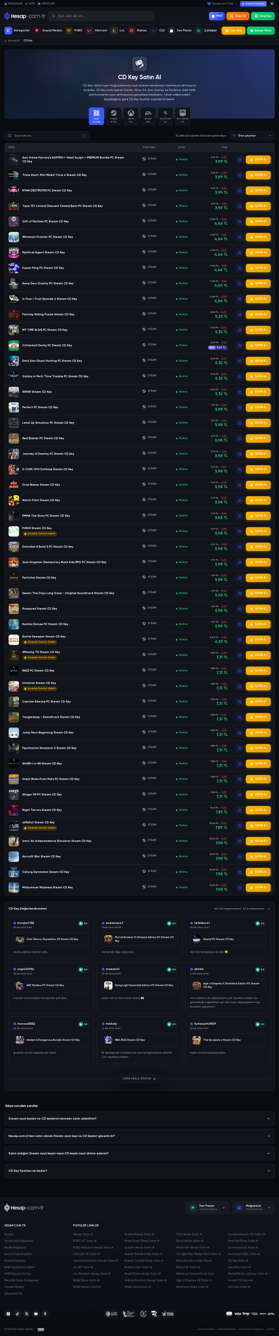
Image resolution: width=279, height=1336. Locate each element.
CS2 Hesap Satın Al (189, 1234)
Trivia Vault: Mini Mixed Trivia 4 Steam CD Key (54, 175)
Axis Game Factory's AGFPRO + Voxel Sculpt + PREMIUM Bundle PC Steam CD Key (73, 159)
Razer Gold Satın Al (138, 1287)
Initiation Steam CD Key (39, 683)
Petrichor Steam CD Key (39, 577)
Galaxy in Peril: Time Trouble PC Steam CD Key (55, 376)
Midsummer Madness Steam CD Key (47, 887)
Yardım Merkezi (14, 1287)
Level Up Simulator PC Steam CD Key (48, 422)
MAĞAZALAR (15, 3)
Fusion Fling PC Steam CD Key (43, 268)
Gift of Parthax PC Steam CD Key (45, 221)
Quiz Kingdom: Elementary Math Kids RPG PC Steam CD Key (64, 562)
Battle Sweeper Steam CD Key (44, 636)
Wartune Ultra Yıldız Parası (194, 1261)
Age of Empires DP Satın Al (194, 1280)
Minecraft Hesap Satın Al (192, 1247)
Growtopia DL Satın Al (243, 1247)
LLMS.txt (271, 1329)
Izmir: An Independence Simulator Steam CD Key (56, 841)
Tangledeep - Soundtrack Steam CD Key (51, 717)
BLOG (32, 3)
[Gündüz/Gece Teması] (272, 4)
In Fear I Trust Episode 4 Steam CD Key (49, 299)
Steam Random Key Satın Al (143, 1254)
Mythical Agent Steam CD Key (43, 252)
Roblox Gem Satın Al (138, 1267)
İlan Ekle (236, 30)
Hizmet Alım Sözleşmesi (251, 1329)
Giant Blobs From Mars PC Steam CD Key (50, 779)
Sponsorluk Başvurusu (18, 1241)
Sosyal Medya (52, 30)
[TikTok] (17, 1314)
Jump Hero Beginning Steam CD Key (48, 732)
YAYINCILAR (48, 3)
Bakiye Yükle (263, 30)
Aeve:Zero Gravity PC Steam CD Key (48, 283)
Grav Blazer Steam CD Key (41, 484)
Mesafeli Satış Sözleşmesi (21, 1280)
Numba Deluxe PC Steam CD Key (45, 624)
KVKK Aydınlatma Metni (19, 1267)
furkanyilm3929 (205, 1023)
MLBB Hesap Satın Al (86, 1287)
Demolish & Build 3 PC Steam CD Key (47, 546)
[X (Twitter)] (26, 1314)
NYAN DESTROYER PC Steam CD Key (47, 190)
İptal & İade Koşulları (18, 1254)
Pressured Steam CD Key (39, 608)
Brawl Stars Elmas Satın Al (142, 1241)
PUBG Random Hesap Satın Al (93, 1247)
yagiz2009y (25, 969)
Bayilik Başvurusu (15, 1247)
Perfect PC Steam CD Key (40, 407)
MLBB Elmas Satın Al (86, 1280)
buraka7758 (25, 923)
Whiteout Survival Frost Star (195, 1274)
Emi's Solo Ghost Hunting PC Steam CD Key (52, 360)
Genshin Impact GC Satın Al (246, 1234)
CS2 (162, 30)
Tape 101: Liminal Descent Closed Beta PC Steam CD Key (62, 206)
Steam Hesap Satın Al (139, 1247)
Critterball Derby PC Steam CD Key (47, 345)
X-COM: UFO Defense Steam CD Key (47, 469)
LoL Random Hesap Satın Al (91, 1274)
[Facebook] (45, 1314)
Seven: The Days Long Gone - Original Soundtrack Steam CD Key (68, 593)
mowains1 (112, 969)
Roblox (142, 30)
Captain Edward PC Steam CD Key (46, 701)
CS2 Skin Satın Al (239, 1287)
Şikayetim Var (13, 1293)
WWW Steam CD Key (37, 391)
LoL (122, 30)
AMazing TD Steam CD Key (41, 652)
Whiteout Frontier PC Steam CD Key (47, 237)
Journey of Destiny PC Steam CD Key (48, 453)
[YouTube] (36, 1314)
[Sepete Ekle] (239, 159)
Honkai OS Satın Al (240, 1280)
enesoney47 (114, 923)
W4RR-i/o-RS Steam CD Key (42, 763)
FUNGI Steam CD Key (37, 528)
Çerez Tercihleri (206, 1329)
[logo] (24, 1207)
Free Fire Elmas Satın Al (243, 1241)
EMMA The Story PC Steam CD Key (46, 515)
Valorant (101, 30)
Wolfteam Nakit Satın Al (192, 1287)
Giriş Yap (265, 16)
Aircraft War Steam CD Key (41, 856)
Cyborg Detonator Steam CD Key (45, 872)
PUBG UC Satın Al (84, 1241)
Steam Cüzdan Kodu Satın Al (144, 1261)
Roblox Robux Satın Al (139, 1234)
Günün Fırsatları (254, 4)
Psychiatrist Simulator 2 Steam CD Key (49, 748)
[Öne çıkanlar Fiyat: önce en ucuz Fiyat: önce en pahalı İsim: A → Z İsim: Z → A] (252, 135)
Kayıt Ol (240, 16)
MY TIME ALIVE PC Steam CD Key (44, 330)
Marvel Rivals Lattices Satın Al (247, 1274)
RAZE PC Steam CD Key (38, 670)
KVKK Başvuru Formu (17, 1274)
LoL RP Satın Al (83, 1267)
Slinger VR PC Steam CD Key (42, 794)
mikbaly (111, 1023)
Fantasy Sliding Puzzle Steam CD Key (48, 314)
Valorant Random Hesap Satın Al (95, 1261)
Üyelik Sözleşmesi (226, 1329)
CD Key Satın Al (238, 1261)
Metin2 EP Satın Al (188, 1267)
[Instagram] (8, 1314)
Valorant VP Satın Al (86, 1254)
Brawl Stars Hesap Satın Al (142, 1274)
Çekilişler (210, 30)
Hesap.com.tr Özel (223, 3)
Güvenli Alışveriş (14, 1261)
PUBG (78, 30)
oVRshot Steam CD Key (38, 822)
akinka (198, 969)
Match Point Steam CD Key (41, 500)
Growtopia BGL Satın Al (244, 1254)
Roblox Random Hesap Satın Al (146, 1280)
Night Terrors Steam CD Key (42, 810)
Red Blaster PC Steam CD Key (43, 438)
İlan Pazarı (184, 30)
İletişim (9, 1234)
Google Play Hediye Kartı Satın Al (198, 1254)
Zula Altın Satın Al (239, 1267)
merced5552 (26, 1023)
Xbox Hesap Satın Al (189, 1241)
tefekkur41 (202, 923)
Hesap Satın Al (83, 1234)
